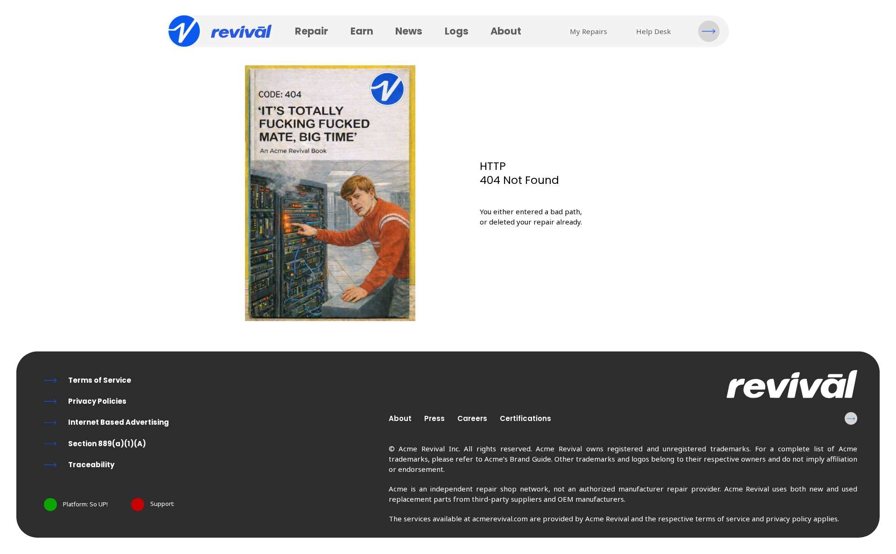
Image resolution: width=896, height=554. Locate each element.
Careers (472, 418)
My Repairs (588, 31)
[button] (709, 31)
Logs (457, 31)
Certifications (525, 418)
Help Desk (653, 31)
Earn (361, 31)
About (505, 31)
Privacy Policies (97, 401)
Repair (311, 31)
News (408, 31)
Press (434, 418)
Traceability (91, 465)
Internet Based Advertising (118, 422)
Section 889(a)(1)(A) (107, 444)
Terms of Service (99, 380)
